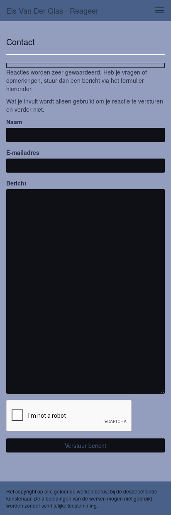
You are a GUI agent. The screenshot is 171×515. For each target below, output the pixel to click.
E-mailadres (22, 152)
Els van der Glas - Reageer (52, 10)
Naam (14, 122)
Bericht (16, 183)
